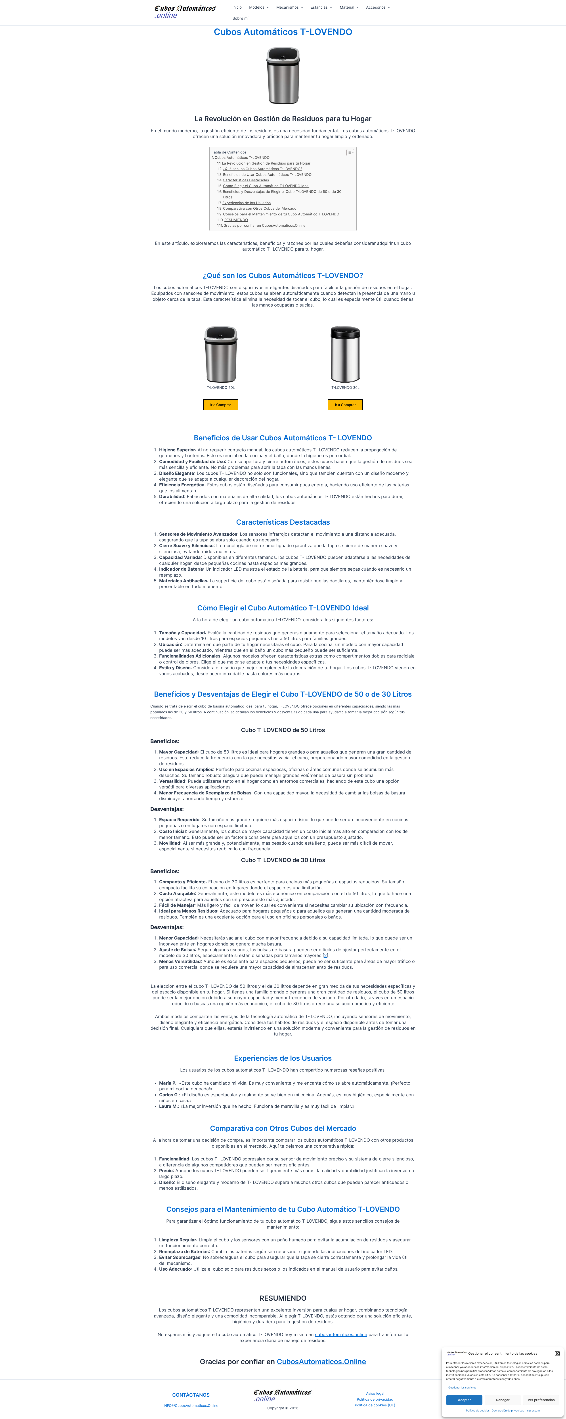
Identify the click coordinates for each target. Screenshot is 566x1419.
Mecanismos (287, 7)
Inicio (237, 7)
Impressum (533, 1410)
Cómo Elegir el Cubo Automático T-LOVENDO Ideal (266, 186)
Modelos (256, 7)
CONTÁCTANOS (191, 1395)
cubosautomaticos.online (341, 1334)
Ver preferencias (541, 1400)
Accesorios (376, 7)
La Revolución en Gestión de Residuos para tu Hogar (266, 163)
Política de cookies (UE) (375, 1405)
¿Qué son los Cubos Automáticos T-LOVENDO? (262, 169)
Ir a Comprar (220, 405)
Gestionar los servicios (462, 1387)
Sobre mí (241, 18)
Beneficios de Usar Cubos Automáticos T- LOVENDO (267, 174)
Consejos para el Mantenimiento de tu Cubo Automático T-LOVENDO (281, 214)
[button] (557, 1353)
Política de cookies (478, 1410)
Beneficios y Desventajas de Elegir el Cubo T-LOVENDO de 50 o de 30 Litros (282, 194)
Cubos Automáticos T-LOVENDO (242, 157)
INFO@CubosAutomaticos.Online (190, 1405)
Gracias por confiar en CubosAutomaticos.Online (264, 225)
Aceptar (464, 1400)
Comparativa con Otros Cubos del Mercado (259, 208)
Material (347, 7)
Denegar (503, 1400)
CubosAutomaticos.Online (321, 1361)
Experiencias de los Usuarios (246, 203)
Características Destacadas (246, 180)
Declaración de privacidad (508, 1410)
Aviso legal (375, 1393)
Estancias (319, 7)
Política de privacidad (375, 1399)
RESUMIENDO (236, 220)
